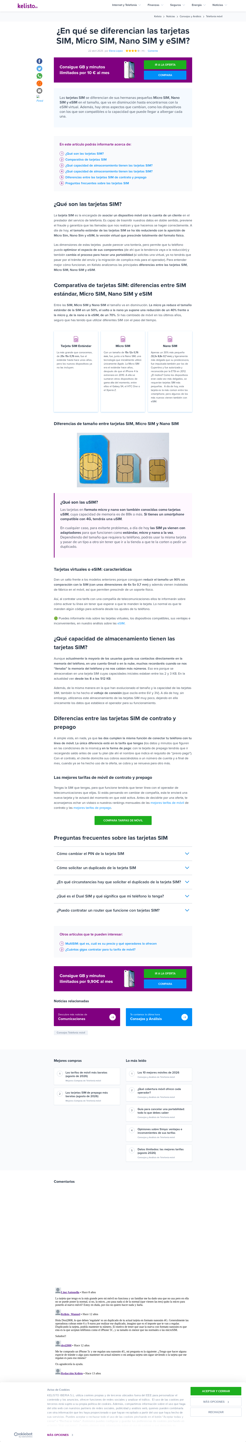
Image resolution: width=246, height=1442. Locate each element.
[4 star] (135, 51)
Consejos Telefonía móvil (71, 1032)
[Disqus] (123, 1238)
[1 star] (127, 51)
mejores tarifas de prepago (92, 808)
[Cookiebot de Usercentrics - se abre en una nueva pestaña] (23, 1435)
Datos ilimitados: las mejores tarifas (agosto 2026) (161, 1151)
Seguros (175, 5)
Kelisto (158, 16)
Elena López (116, 50)
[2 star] (130, 51)
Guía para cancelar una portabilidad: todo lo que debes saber (161, 1111)
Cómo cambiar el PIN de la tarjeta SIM (90, 853)
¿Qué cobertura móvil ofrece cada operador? (159, 1090)
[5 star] (138, 51)
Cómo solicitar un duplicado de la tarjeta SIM (96, 868)
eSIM (121, 623)
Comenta (153, 50)
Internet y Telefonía (124, 5)
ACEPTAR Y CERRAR (216, 1391)
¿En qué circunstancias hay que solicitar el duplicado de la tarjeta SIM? (119, 882)
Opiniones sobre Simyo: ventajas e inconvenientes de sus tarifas (160, 1131)
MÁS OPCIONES (58, 1434)
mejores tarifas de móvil (167, 803)
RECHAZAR (216, 1412)
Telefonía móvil (214, 16)
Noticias (218, 5)
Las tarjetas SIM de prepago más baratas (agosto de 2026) (87, 1094)
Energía (197, 5)
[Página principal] (28, 5)
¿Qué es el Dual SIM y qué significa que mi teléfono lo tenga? (110, 896)
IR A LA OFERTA (165, 65)
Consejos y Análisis (190, 16)
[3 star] (132, 51)
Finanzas (153, 5)
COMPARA (165, 75)
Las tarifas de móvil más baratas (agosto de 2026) (86, 1074)
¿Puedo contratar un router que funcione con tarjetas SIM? (108, 910)
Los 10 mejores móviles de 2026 (158, 1072)
